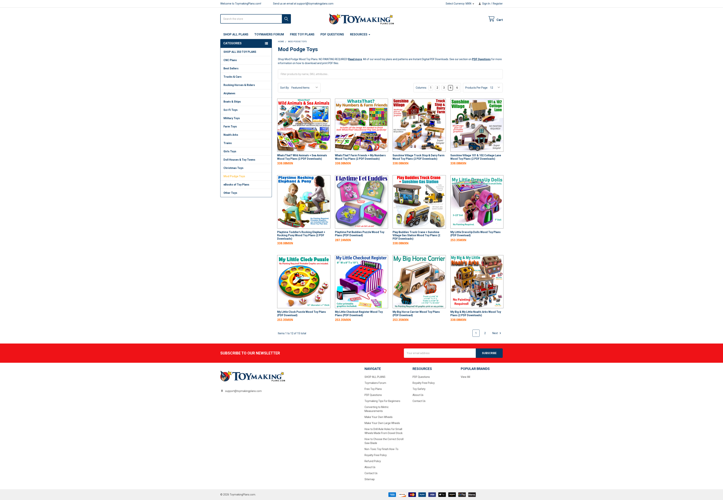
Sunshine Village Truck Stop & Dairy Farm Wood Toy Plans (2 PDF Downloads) (419, 157)
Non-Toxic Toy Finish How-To (381, 449)
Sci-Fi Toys (230, 109)
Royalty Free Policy (376, 455)
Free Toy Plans (302, 34)
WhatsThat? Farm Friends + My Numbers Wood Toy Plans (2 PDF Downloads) (360, 157)
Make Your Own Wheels (379, 417)
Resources (358, 34)
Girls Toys (229, 151)
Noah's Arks (230, 134)
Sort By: (284, 87)
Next (495, 333)
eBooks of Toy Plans (236, 184)
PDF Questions (332, 34)
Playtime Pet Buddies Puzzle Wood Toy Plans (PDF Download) (359, 234)
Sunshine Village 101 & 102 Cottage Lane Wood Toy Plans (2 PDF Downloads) (475, 157)
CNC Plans (230, 60)
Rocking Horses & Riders (239, 85)
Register (498, 3)
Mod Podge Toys (234, 176)
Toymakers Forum (269, 34)
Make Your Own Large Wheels (382, 423)
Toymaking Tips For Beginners (382, 401)
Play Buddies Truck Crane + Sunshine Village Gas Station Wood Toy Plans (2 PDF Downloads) (416, 235)
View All (465, 376)
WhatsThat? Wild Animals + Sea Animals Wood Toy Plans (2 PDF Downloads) (302, 157)
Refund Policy (373, 461)
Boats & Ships (232, 101)
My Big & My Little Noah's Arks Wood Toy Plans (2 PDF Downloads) (475, 313)
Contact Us (371, 473)
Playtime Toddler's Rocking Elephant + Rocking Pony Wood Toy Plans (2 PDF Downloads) (301, 235)
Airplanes (229, 93)
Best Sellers (231, 68)
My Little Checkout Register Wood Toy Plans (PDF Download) (359, 313)
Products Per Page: (476, 87)
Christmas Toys (233, 167)
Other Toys (230, 192)
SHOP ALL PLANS (235, 34)
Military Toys (231, 118)
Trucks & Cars (232, 76)
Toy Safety (419, 388)
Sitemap (370, 479)
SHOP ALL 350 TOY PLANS (239, 51)
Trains (227, 143)
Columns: (421, 87)
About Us (370, 467)
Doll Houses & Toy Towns (239, 159)
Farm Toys (230, 126)
